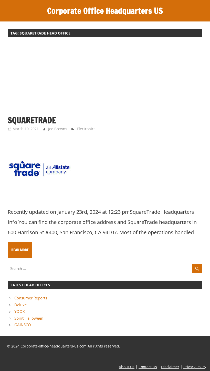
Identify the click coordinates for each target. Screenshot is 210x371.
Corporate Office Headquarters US (105, 11)
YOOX (19, 311)
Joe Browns (57, 128)
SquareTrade (32, 120)
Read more (20, 250)
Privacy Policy (194, 366)
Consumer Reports (30, 297)
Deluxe (20, 304)
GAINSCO (22, 324)
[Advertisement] (105, 79)
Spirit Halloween (28, 318)
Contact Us (148, 366)
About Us (126, 366)
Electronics (86, 128)
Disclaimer (170, 366)
